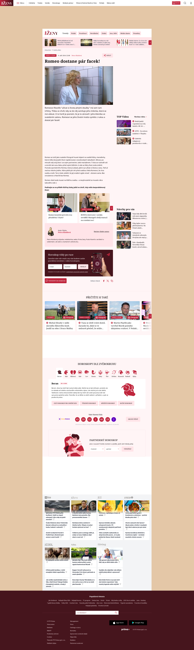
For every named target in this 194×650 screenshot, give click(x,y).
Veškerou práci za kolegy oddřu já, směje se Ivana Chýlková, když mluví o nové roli (83, 535)
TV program (86, 600)
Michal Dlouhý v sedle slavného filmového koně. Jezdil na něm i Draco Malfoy (59, 326)
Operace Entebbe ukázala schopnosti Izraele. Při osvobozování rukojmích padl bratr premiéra (110, 526)
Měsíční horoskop (108, 403)
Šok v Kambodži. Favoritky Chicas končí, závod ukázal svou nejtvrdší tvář (139, 244)
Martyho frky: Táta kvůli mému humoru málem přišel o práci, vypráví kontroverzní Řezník (82, 562)
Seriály (47, 3)
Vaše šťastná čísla (95, 414)
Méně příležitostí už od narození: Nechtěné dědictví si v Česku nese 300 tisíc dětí (66, 43)
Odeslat (83, 267)
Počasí (108, 600)
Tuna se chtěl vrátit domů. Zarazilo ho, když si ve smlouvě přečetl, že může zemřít (92, 327)
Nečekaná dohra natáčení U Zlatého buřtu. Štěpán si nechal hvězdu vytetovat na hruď (82, 525)
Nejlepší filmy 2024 (64, 600)
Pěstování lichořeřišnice (111, 603)
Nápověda (73, 637)
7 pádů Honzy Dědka (53, 603)
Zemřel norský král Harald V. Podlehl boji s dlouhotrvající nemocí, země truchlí (55, 535)
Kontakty (73, 631)
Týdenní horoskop (89, 403)
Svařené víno (74, 603)
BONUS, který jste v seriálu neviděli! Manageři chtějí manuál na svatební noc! (94, 217)
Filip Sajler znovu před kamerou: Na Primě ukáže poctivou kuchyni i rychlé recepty (139, 225)
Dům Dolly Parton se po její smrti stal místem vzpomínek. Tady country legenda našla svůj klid (109, 582)
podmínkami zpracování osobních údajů (77, 272)
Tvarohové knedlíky (140, 603)
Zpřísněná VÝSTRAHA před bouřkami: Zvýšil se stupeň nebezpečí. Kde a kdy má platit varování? (55, 516)
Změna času (95, 600)
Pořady (101, 3)
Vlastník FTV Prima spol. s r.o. (56, 640)
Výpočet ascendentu (126, 603)
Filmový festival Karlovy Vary (86, 3)
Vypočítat (127, 449)
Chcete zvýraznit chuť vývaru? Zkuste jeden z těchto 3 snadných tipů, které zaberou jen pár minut (136, 525)
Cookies (49, 637)
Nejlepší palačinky (91, 606)
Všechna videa (140, 117)
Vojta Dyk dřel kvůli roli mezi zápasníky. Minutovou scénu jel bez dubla (140, 216)
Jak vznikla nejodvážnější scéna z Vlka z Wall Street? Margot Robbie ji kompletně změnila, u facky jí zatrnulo (57, 583)
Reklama (49, 627)
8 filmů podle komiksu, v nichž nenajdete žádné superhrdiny (55, 571)
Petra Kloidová (77, 55)
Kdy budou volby (116, 600)
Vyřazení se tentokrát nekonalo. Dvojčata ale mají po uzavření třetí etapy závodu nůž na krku (139, 235)
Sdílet (108, 56)
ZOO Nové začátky (129, 600)
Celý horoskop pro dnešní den (65, 403)
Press (71, 624)
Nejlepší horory (76, 600)
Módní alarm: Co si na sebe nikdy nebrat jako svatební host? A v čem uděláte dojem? (138, 43)
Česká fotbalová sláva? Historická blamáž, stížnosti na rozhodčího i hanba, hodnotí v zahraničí (57, 525)
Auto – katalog (141, 600)
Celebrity (32, 3)
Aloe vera (99, 603)
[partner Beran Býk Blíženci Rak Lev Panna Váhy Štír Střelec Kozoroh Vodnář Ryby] (112, 449)
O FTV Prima (51, 621)
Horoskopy (56, 3)
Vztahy (40, 3)
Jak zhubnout (52, 600)
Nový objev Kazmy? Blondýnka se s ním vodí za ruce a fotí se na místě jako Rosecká (83, 582)
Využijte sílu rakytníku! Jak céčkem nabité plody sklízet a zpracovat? (110, 571)
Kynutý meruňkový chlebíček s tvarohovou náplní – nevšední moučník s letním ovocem (135, 535)
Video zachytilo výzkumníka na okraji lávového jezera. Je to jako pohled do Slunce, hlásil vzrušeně (109, 535)
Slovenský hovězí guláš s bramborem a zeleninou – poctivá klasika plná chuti (136, 515)
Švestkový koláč (103, 606)
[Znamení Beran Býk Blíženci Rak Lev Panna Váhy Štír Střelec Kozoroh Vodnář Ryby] (70, 266)
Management (74, 621)
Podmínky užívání (53, 634)
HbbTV (49, 631)
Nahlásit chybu (51, 643)
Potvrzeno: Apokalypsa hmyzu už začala (109, 514)
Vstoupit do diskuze (56, 281)
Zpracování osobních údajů (78, 634)
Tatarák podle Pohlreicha (87, 603)
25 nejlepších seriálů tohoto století (57, 560)
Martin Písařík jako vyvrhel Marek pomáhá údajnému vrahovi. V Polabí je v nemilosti (124, 327)
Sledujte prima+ (68, 3)
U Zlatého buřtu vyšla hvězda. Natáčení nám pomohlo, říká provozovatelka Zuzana (81, 515)
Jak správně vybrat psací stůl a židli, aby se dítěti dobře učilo (109, 561)
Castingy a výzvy (75, 627)
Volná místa (50, 624)
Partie (102, 600)
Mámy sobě (111, 3)
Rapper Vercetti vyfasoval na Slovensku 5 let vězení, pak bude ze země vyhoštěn (83, 572)
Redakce (72, 640)
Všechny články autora (101, 231)
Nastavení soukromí (76, 643)
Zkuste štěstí (133, 419)
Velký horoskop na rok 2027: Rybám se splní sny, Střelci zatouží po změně (101, 42)
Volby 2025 (64, 603)
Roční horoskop (126, 403)
